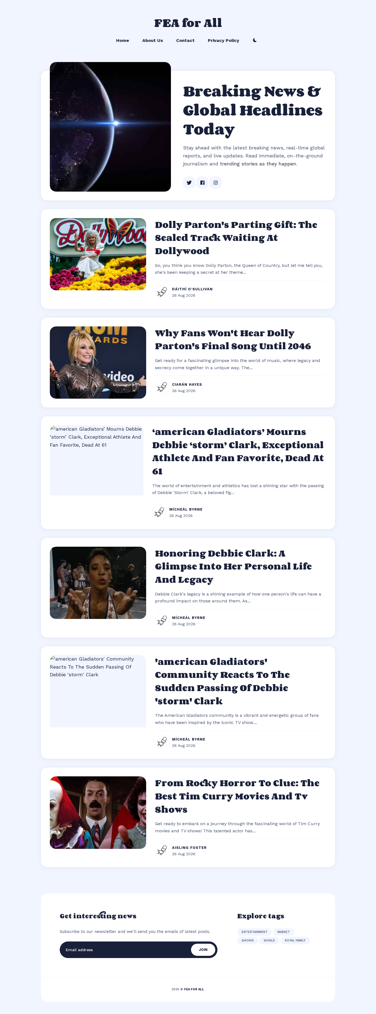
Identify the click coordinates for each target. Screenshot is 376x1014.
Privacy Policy (223, 40)
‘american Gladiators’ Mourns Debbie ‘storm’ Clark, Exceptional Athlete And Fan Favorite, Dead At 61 (238, 451)
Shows (248, 940)
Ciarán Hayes (187, 384)
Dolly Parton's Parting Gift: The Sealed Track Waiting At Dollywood (236, 237)
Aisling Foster (189, 848)
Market (283, 932)
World (269, 940)
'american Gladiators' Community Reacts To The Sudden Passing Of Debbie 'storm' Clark (222, 681)
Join (203, 950)
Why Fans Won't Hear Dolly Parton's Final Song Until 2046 (233, 339)
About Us (152, 40)
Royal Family (295, 940)
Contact (185, 40)
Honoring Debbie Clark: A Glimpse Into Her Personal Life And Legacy (233, 566)
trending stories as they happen (258, 164)
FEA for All (188, 22)
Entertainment (255, 932)
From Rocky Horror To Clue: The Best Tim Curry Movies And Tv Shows (237, 796)
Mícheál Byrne (186, 509)
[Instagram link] (215, 182)
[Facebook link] (202, 182)
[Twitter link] (189, 182)
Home (122, 40)
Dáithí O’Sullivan (192, 289)
